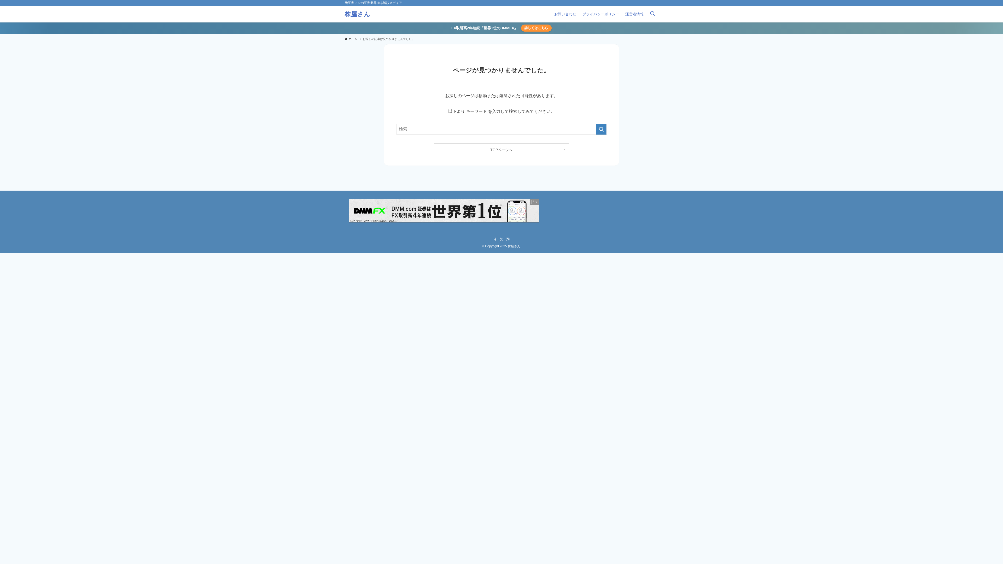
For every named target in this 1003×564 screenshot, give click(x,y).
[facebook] (495, 239)
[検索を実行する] (601, 129)
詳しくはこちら (536, 28)
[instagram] (507, 239)
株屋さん (357, 14)
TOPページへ (501, 150)
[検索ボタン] (652, 14)
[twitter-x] (501, 239)
